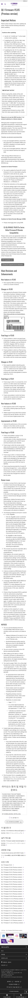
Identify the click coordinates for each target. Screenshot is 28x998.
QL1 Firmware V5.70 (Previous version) (11, 877)
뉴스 (2, 951)
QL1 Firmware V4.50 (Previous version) (11, 896)
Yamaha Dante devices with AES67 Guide (12, 853)
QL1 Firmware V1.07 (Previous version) (11, 920)
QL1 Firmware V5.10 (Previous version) (11, 886)
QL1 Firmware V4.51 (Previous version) (11, 894)
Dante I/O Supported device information (13, 264)
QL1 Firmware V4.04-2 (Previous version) (12, 901)
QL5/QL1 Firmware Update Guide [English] (12, 841)
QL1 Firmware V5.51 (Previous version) (11, 882)
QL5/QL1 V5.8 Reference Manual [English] (12, 830)
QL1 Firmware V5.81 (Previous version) (11, 872)
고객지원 (3, 930)
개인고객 (3, 965)
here (12, 222)
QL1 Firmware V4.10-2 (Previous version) (12, 899)
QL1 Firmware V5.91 (6, 865)
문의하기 (9, 981)
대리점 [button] (3, 954)
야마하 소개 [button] (4, 958)
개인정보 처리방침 (13, 984)
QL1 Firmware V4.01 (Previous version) (11, 906)
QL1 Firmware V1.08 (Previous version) (11, 918)
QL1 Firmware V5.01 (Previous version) (11, 889)
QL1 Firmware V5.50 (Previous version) (11, 884)
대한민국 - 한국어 (7, 962)
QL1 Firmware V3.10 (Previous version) (11, 913)
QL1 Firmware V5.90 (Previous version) (11, 867)
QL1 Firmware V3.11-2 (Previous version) (12, 911)
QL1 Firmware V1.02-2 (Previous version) (12, 923)
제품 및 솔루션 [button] (5, 947)
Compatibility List (8, 259)
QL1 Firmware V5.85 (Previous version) (11, 870)
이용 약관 (17, 981)
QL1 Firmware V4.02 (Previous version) (11, 903)
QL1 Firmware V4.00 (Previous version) (11, 908)
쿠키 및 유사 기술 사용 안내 (13, 987)
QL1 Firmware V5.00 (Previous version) (11, 891)
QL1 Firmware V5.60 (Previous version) (11, 879)
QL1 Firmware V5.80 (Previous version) (11, 874)
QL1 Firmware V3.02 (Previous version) (11, 915)
